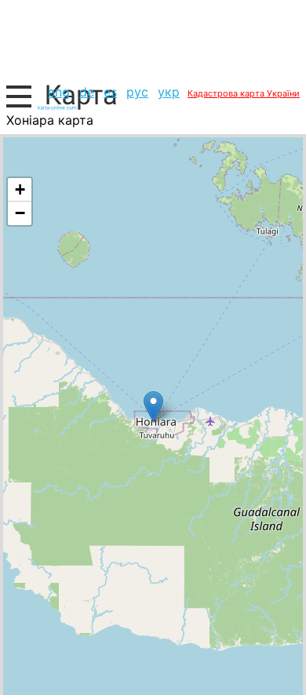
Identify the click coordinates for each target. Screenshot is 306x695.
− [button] (20, 213)
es (110, 92)
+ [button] (20, 189)
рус (137, 92)
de (86, 92)
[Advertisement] (153, 39)
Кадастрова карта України (244, 93)
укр (169, 92)
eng (59, 92)
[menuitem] (59, 91)
